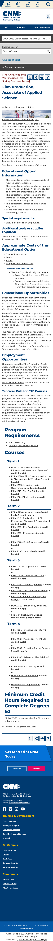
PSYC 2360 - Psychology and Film (28, 606)
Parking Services (10, 867)
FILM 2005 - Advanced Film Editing (29, 657)
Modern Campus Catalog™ (33, 939)
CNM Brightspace (42, 27)
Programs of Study (26, 107)
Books (9, 260)
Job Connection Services (20, 385)
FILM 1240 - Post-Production (26, 542)
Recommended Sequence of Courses (26, 165)
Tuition (9, 257)
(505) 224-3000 (15, 800)
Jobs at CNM (8, 879)
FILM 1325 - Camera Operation (26, 584)
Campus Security (10, 863)
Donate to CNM (9, 884)
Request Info (17, 768)
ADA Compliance (10, 888)
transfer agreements (27, 322)
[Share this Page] (35, 77)
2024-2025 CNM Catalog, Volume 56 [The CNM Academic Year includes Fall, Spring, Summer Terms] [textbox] (27, 39)
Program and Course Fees (19, 263)
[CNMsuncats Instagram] (17, 809)
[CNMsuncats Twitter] (11, 809)
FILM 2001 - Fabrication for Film (27, 639)
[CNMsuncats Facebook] (5, 809)
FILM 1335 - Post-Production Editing (29, 590)
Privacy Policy (26, 928)
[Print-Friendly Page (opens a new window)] (41, 77)
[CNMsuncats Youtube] (22, 809)
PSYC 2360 (11, 718)
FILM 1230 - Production (23, 533)
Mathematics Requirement (25, 684)
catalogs (13, 934)
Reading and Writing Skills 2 (23, 445)
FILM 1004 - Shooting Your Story (28, 630)
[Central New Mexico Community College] (12, 16)
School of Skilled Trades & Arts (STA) (20, 119)
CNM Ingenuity (9, 821)
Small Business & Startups (14, 834)
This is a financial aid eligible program (30, 272)
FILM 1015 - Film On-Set (23, 491)
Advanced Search (11, 60)
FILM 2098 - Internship (23, 551)
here (17, 287)
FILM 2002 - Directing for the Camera (30, 648)
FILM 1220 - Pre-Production (25, 527)
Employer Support (11, 825)
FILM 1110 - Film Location (24, 497)
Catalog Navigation (15, 67)
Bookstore (7, 859)
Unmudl (6, 838)
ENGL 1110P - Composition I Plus (27, 575)
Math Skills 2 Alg (17, 442)
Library (6, 854)
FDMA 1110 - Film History (23, 666)
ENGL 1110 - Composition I (24, 566)
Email (5, 27)
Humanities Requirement (24, 675)
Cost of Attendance (16, 254)
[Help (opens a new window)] (47, 77)
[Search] (48, 51)
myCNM (21, 27)
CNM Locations (9, 850)
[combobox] (26, 38)
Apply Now (36, 768)
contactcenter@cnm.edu (19, 803)
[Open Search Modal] (44, 5)
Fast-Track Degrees (11, 830)
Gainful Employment (13, 382)
